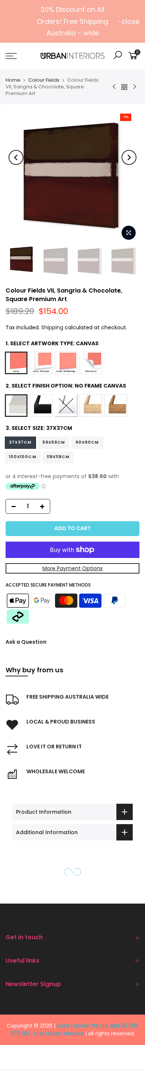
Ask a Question (26, 642)
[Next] (129, 157)
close (130, 21)
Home (13, 80)
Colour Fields (43, 80)
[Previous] (16, 157)
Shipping (52, 327)
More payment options (72, 568)
